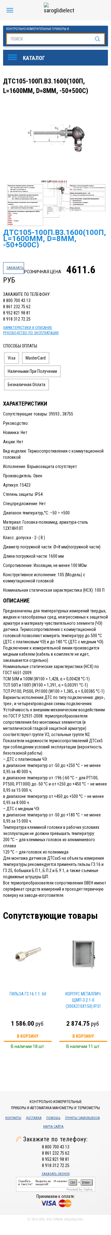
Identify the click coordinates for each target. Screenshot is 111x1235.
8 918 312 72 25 (17, 319)
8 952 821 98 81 (17, 312)
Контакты (13, 1118)
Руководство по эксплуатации (31, 333)
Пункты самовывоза (82, 1118)
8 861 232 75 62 (17, 306)
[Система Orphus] (55, 1183)
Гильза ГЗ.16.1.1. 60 (28, 993)
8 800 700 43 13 (17, 300)
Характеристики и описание (27, 328)
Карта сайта (53, 1127)
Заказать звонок (56, 1174)
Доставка (34, 1118)
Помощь (53, 1118)
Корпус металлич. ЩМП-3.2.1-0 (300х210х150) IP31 (83, 1000)
